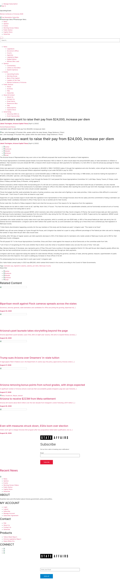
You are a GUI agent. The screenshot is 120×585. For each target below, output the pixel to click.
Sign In (3, 6)
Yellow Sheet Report (10, 537)
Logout (6, 509)
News (5, 21)
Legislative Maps (12, 57)
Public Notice (8, 30)
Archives (10, 89)
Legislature (10, 49)
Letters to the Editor (14, 68)
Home (2, 127)
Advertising (7, 112)
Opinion (6, 24)
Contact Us (11, 99)
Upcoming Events (13, 74)
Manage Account (9, 513)
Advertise (7, 34)
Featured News (10, 127)
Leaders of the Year (13, 80)
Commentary (11, 65)
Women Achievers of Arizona (16, 82)
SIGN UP (46, 576)
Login (5, 507)
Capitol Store (8, 32)
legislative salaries (20, 266)
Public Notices (8, 84)
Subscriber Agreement (11, 515)
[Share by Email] (6, 155)
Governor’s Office (13, 51)
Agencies (10, 55)
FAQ (8, 91)
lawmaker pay (8, 266)
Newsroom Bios (12, 103)
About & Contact (9, 95)
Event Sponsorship (13, 116)
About (9, 86)
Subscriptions (11, 107)
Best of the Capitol (13, 78)
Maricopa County (45, 266)
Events (6, 26)
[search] (1, 37)
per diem (36, 266)
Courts (9, 53)
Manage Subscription (11, 4)
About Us (10, 97)
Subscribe (15, 17)
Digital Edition (11, 59)
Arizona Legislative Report (12, 539)
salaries (29, 266)
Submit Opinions (12, 70)
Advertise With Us (13, 114)
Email (41, 453)
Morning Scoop (12, 76)
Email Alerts (11, 101)
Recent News (9, 470)
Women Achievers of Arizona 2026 (11, 14)
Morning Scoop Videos (11, 28)
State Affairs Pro (9, 541)
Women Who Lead (13, 61)
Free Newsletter (6, 17)
